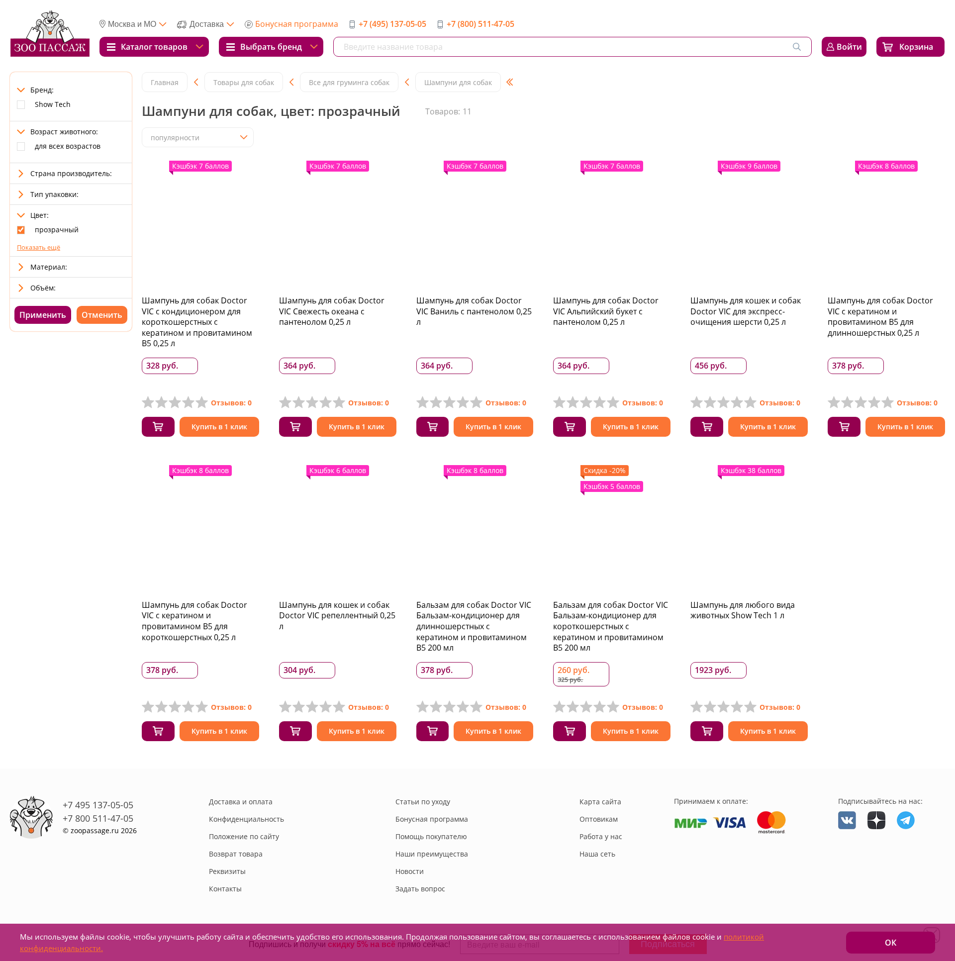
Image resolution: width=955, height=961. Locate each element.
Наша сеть (597, 854)
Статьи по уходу (422, 801)
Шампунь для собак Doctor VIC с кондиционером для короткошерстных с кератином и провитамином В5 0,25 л (197, 322)
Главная (165, 82)
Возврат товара (236, 854)
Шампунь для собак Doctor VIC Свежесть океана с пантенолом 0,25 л (331, 311)
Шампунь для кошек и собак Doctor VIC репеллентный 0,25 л (337, 615)
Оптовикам (598, 819)
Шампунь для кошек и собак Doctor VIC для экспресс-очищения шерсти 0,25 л (745, 311)
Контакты (225, 888)
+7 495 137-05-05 (98, 805)
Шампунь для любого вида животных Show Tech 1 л (742, 610)
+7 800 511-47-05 (98, 818)
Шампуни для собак (458, 82)
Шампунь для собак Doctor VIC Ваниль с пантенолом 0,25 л (474, 311)
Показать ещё (38, 247)
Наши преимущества (431, 854)
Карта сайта (600, 801)
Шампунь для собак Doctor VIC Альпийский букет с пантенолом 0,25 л (606, 311)
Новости (409, 871)
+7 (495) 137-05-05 (392, 23)
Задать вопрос (420, 888)
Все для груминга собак (349, 82)
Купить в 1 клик (219, 426)
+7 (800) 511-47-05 (480, 23)
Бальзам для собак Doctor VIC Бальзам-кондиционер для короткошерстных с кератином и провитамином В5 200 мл (610, 626)
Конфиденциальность (246, 819)
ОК (890, 942)
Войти (849, 46)
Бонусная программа (296, 23)
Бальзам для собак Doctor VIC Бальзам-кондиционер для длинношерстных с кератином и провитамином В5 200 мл (473, 626)
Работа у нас (600, 836)
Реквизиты (227, 871)
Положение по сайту (244, 836)
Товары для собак (243, 82)
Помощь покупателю (431, 836)
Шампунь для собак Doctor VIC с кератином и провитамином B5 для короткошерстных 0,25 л (194, 621)
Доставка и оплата (241, 801)
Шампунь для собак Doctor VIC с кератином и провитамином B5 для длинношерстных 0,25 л (880, 316)
